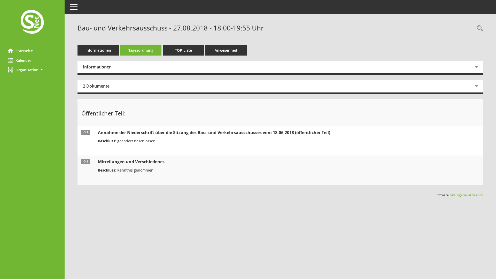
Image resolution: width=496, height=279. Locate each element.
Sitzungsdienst (466, 195)
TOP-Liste (183, 50)
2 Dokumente (96, 86)
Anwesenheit (226, 50)
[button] (32, 70)
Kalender (23, 60)
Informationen (98, 50)
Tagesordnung (140, 50)
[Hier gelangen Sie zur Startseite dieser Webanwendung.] (32, 22)
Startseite (24, 50)
